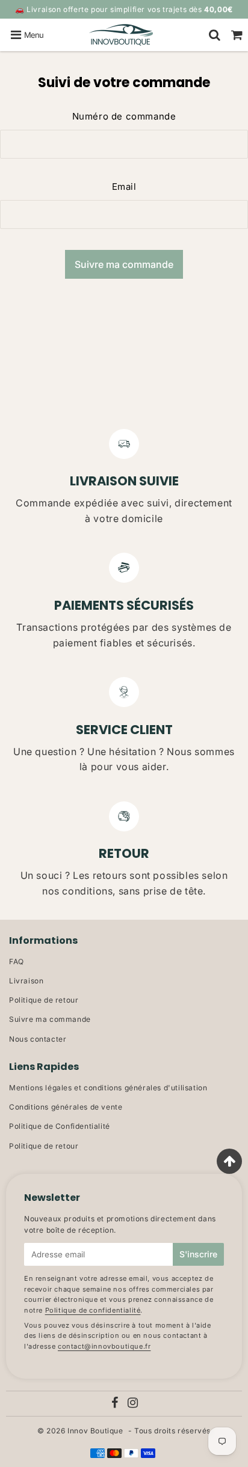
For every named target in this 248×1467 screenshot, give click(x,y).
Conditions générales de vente (65, 1106)
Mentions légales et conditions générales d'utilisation (108, 1087)
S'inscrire (198, 1254)
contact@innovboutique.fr (104, 1346)
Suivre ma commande (50, 1019)
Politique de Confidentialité (59, 1126)
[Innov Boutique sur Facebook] (116, 1404)
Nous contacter (37, 1038)
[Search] (214, 35)
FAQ (16, 961)
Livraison (26, 980)
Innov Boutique (95, 1430)
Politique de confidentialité (93, 1310)
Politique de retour (43, 999)
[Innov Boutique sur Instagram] (133, 1404)
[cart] (236, 35)
